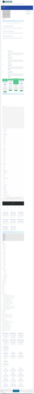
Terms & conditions (4, 320)
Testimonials (5, 264)
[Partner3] (13, 22)
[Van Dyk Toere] (7, 2)
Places (3, 291)
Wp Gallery (6, 275)
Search (3, 282)
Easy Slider (5, 249)
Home (3, 6)
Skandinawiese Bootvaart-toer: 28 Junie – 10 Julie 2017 (8, 314)
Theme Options (5, 276)
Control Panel (4, 281)
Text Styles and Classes (6, 269)
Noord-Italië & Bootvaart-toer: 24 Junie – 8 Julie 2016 (8, 302)
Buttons (5, 271)
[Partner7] (9, 23)
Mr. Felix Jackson (6, 6)
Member (4, 255)
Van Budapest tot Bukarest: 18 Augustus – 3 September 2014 (9, 297)
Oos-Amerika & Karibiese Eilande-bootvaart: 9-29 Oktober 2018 (9, 308)
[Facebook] (8, 56)
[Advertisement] (29, 20)
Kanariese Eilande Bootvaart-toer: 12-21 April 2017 (8, 303)
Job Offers (5, 254)
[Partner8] (12, 23)
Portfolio (4, 259)
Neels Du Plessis (7, 344)
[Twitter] (9, 56)
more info (10, 90)
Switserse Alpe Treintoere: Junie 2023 (6, 309)
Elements (4, 244)
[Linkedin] (11, 63)
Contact (3, 243)
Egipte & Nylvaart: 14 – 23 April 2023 (6, 325)
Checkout (4, 287)
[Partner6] (22, 22)
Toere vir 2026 (4, 293)
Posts (4, 260)
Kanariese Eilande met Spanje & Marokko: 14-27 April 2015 (9, 298)
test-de (3, 292)
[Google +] (11, 56)
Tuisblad (4, 242)
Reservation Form (4, 280)
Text (4, 265)
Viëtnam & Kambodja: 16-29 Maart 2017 (7, 304)
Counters (5, 248)
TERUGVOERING (4, 313)
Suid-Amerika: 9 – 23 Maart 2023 (6, 324)
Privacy (3, 318)
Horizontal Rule (5, 253)
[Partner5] (19, 22)
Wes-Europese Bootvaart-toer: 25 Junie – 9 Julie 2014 (8, 296)
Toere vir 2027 (4, 331)
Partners (4, 258)
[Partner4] (16, 22)
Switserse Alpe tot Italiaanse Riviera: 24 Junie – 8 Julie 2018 (9, 307)
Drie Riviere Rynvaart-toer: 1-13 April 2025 (6, 330)
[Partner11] (18, 23)
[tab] (13, 106)
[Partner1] (4, 22)
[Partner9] (15, 23)
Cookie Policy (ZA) (4, 319)
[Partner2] (10, 22)
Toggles (4, 266)
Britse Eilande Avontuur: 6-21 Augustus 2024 (7, 329)
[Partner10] (7, 22)
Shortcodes (5, 270)
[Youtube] (9, 63)
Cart (3, 286)
